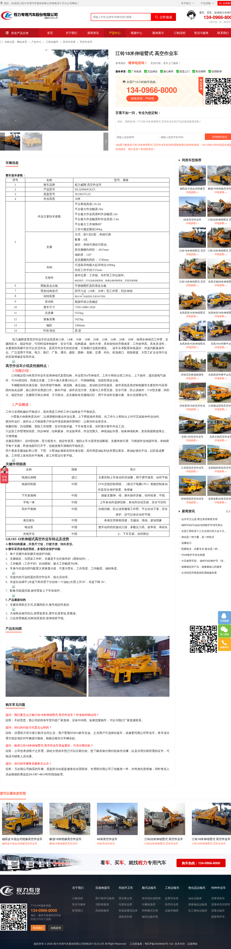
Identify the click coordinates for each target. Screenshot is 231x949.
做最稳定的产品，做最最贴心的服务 (201, 566)
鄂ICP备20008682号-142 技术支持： (166, 943)
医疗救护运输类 (104, 898)
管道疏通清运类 (128, 910)
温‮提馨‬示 (186, 543)
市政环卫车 (126, 888)
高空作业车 (86, 41)
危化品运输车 (197, 888)
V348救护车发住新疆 (193, 554)
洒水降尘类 (125, 898)
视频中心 (136, 33)
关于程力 (186, 3)
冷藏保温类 (148, 904)
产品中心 (115, 33)
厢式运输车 (149, 888)
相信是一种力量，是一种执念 (197, 537)
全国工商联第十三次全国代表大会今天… (204, 531)
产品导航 (206, 3)
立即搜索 (165, 17)
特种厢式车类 (150, 910)
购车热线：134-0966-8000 (201, 863)
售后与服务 (201, 33)
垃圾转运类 (125, 904)
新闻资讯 (93, 33)
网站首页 (22, 41)
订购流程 (180, 33)
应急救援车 (102, 888)
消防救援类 (102, 904)
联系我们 (38, 928)
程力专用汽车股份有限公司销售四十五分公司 (79, 943)
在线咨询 (56, 928)
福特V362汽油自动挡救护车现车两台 (202, 525)
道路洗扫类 (125, 916)
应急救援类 (102, 910)
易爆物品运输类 (197, 904)
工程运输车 (52, 41)
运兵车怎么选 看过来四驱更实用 (199, 519)
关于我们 (71, 33)
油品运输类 (195, 898)
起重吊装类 (171, 898)
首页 (50, 33)
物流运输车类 (150, 916)
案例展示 (158, 33)
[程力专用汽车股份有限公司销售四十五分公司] (29, 16)
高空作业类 (69, 41)
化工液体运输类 (197, 910)
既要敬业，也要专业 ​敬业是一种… (200, 549)
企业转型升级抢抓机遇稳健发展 (199, 572)
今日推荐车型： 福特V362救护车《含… (203, 560)
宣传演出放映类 (151, 898)
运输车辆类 (171, 910)
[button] (105, 142)
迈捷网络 (192, 943)
